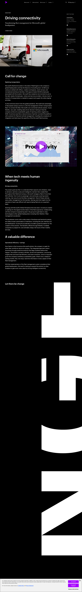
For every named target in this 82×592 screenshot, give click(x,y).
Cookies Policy (21, 585)
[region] (41, 585)
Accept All (73, 581)
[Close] (80, 580)
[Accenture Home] (9, 2)
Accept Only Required (73, 585)
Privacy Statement (29, 585)
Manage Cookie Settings (73, 589)
